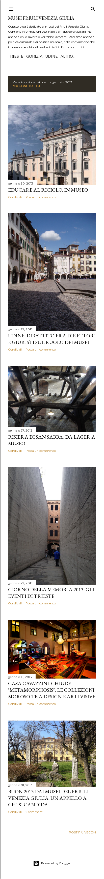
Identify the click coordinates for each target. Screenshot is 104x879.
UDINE (51, 56)
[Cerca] (93, 8)
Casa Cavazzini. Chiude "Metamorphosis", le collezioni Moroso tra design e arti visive (51, 690)
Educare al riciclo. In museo (48, 190)
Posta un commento (40, 197)
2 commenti (34, 812)
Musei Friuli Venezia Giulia (41, 18)
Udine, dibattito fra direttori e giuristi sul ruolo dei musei (52, 338)
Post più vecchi (82, 832)
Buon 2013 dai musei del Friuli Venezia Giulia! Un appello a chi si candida (48, 798)
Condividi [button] (15, 197)
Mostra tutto (26, 86)
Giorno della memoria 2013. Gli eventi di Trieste (51, 592)
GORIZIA (34, 56)
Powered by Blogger (56, 863)
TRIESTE (15, 56)
